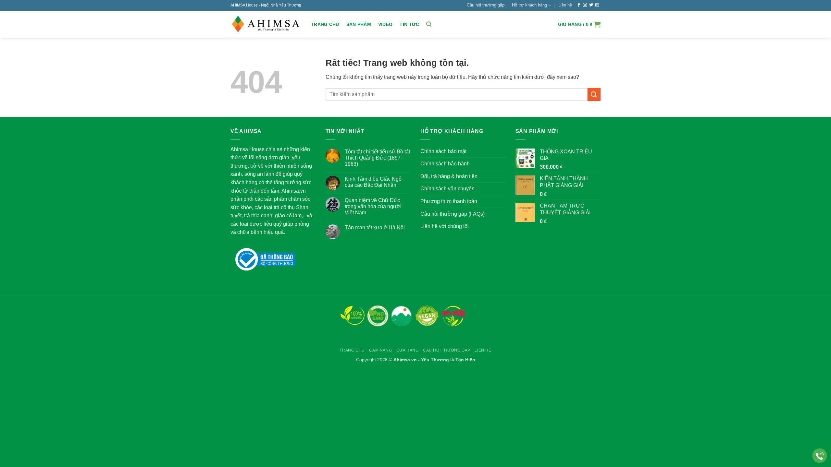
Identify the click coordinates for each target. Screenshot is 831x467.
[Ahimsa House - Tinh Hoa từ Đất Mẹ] (265, 24)
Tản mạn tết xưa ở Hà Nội (375, 227)
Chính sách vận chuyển (447, 188)
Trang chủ (325, 24)
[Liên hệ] (819, 456)
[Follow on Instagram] (585, 5)
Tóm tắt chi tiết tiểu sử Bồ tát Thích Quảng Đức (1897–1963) (377, 158)
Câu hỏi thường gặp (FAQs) (452, 214)
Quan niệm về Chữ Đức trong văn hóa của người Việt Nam (373, 206)
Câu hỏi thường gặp (485, 5)
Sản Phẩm (358, 24)
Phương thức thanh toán (448, 201)
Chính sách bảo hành (445, 163)
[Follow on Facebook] (579, 5)
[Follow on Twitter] (591, 5)
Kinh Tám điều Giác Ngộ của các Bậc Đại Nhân (373, 182)
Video (385, 24)
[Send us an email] (597, 5)
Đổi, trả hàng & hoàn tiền (449, 176)
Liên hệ (565, 5)
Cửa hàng (407, 350)
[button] (428, 24)
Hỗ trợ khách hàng (529, 5)
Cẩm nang (380, 350)
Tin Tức (409, 24)
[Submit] (594, 94)
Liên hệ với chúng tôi (444, 226)
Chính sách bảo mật (443, 151)
